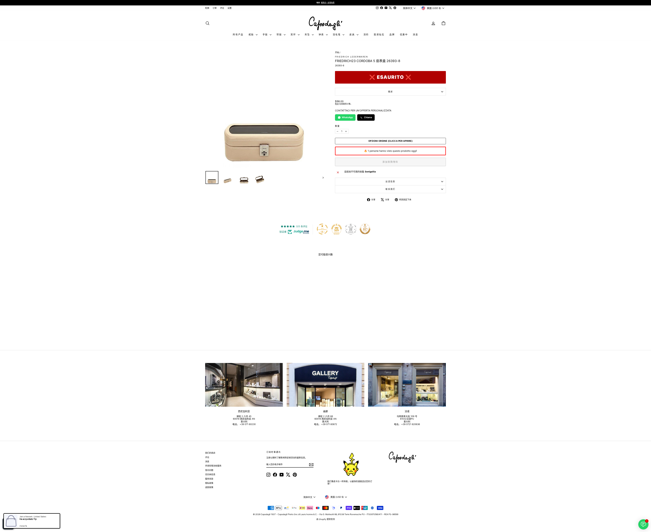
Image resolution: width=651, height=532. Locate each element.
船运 (337, 104)
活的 (366, 34)
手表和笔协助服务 (213, 466)
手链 (266, 34)
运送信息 (390, 181)
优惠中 (404, 34)
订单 (215, 8)
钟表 (322, 34)
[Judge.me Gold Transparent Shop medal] (322, 229)
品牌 (392, 34)
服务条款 (209, 479)
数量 (337, 126)
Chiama (368, 117)
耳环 (294, 34)
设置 (230, 8)
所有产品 (238, 34)
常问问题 (209, 470)
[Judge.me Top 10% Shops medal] (365, 229)
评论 (222, 8)
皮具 (352, 34)
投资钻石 (379, 34)
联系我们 (390, 189)
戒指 (252, 34)
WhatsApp (347, 117)
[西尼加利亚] (244, 385)
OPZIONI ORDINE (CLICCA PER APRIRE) (390, 141)
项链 (280, 34)
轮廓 (207, 8)
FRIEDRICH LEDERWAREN (351, 56)
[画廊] (325, 385)
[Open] (8, 523)
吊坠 (308, 34)
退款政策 (209, 487)
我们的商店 (210, 453)
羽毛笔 (337, 34)
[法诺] (407, 385)
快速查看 (234, 318)
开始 (337, 52)
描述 (390, 91)
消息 (415, 34)
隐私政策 (209, 483)
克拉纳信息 (210, 474)
